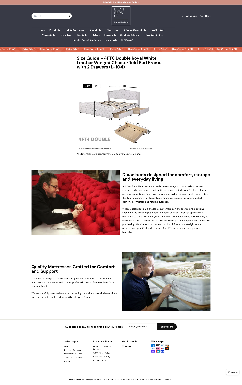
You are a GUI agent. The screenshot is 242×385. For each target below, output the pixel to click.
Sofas (95, 35)
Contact (67, 361)
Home (42, 30)
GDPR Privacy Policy (101, 353)
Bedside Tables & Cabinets (86, 40)
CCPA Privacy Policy (101, 357)
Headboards (110, 35)
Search (67, 346)
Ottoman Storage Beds (135, 30)
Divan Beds (54, 30)
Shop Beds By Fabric (130, 35)
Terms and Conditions (73, 357)
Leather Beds (158, 30)
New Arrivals (111, 40)
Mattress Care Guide (73, 354)
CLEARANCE (127, 40)
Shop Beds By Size (154, 35)
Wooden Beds (48, 35)
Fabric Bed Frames (75, 30)
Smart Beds (95, 30)
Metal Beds (66, 35)
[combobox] (52, 16)
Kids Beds (82, 35)
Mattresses (112, 30)
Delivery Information (72, 350)
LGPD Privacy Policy (101, 360)
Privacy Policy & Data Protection (102, 347)
